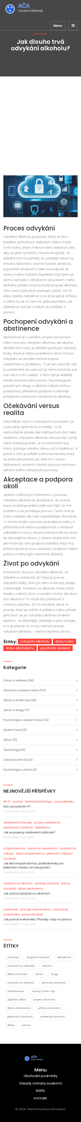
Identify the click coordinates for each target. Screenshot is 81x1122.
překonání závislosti (20, 1016)
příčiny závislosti (49, 1008)
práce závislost (32, 914)
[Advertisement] (40, 119)
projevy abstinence (47, 822)
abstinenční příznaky (17, 822)
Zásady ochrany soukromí (40, 1083)
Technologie (14, 750)
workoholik (10, 909)
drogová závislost (37, 957)
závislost (13, 957)
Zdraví (10, 740)
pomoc (26, 1025)
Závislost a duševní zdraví (24, 690)
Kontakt (40, 1098)
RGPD (40, 1090)
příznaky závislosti (53, 982)
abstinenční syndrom (18, 827)
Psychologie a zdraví (20, 770)
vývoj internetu (64, 801)
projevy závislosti (44, 999)
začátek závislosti (47, 883)
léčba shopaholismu (30, 853)
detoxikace (42, 827)
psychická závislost (55, 648)
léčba (10, 1025)
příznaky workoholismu (36, 909)
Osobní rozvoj (15, 730)
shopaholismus (14, 848)
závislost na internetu (21, 966)
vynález (17, 801)
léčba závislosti (17, 974)
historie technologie (38, 801)
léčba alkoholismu (20, 648)
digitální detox (16, 999)
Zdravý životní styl (18, 760)
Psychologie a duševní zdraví (26, 720)
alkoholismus (15, 991)
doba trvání (64, 641)
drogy (54, 974)
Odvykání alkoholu (34, 641)
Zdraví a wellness (18, 680)
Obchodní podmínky (40, 1075)
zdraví (39, 974)
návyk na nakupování (42, 848)
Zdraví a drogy (16, 710)
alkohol (47, 966)
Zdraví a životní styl (19, 700)
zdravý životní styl (43, 991)
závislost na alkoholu (18, 883)
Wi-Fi (6, 801)
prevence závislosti (52, 1016)
